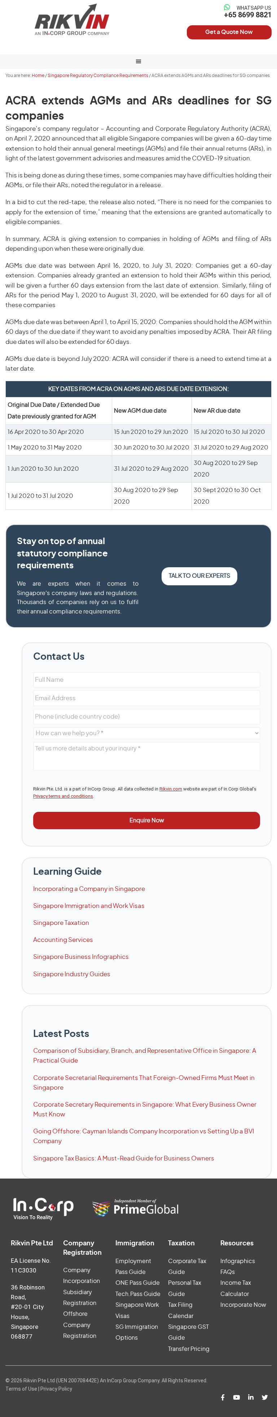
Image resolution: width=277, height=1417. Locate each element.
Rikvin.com (170, 789)
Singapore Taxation (61, 923)
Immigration (134, 1243)
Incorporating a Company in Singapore (89, 889)
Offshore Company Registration (79, 1325)
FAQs (227, 1272)
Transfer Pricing (189, 1349)
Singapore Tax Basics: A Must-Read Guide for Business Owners (123, 1158)
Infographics (237, 1261)
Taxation (181, 1243)
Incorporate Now (243, 1305)
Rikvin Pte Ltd (71, 19)
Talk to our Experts (199, 576)
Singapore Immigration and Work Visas (89, 906)
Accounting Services (63, 940)
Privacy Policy (56, 1389)
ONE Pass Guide (137, 1283)
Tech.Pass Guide (138, 1294)
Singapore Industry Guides (71, 974)
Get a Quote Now (229, 32)
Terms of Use (21, 1389)
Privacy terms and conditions (63, 796)
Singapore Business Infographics (81, 957)
